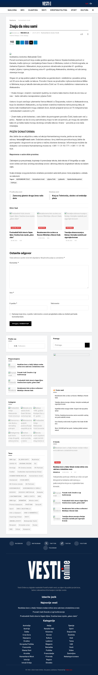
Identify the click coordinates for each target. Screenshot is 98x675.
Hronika (27, 653)
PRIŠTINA (28, 504)
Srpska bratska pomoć (74, 179)
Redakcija (25, 33)
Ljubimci (49, 641)
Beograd (13, 525)
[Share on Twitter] (31, 42)
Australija (35, 459)
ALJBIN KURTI (24, 459)
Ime (12, 293)
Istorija (27, 660)
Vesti (44, 10)
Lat (86, 3)
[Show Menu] (7, 3)
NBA (39, 496)
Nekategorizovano (71, 656)
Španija (71, 626)
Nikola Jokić (33, 500)
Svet (71, 638)
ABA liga (13, 459)
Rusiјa (35, 525)
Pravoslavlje (49, 653)
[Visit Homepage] (46, 3)
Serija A (38, 504)
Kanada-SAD (49, 629)
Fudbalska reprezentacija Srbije (29, 472)
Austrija (27, 629)
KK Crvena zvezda (16, 484)
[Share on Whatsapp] (18, 42)
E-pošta (13, 303)
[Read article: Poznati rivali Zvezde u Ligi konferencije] (12, 374)
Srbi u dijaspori (15, 513)
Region (49, 660)
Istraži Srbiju (27, 663)
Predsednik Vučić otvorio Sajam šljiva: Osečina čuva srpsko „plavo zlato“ (22, 235)
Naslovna (12, 10)
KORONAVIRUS (15, 488)
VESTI (27, 517)
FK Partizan (39, 468)
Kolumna (49, 632)
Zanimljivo (71, 653)
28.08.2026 (14, 240)
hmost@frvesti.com (26, 139)
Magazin (49, 644)
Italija (57, 462)
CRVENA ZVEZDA (25, 463)
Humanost (13, 480)
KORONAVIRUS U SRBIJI (32, 488)
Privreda (69, 227)
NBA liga (13, 500)
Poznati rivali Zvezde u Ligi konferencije (49, 612)
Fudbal (12, 472)
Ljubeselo (61, 179)
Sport (74, 10)
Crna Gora (27, 635)
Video (71, 650)
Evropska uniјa (24, 525)
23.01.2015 (36, 33)
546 (48, 238)
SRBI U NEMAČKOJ (31, 513)
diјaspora (26, 529)
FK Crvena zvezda (25, 468)
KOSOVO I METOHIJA (26, 492)
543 (75, 240)
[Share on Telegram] (22, 42)
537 (75, 472)
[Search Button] (87, 345)
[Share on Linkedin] (35, 42)
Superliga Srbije (16, 517)
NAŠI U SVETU (29, 496)
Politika (49, 650)
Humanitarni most (24, 20)
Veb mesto (55, 303)
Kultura (84, 10)
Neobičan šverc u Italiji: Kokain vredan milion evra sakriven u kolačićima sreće (48, 608)
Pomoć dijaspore (16, 504)
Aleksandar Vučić (30, 521)
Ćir (91, 3)
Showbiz (49, 663)
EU (35, 463)
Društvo (42, 227)
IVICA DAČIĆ (24, 480)
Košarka (40, 492)
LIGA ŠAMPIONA (15, 496)
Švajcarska (71, 632)
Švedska (71, 635)
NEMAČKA (22, 500)
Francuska (26, 647)
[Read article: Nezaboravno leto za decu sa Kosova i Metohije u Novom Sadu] (49, 221)
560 (20, 240)
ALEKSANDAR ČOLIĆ (23, 179)
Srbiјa (18, 529)
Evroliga (12, 468)
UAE (71, 644)
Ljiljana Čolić (51, 179)
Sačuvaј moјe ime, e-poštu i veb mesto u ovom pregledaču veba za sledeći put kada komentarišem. (44, 315)
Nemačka (49, 647)
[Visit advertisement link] (71, 368)
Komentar (14, 263)
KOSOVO (13, 492)
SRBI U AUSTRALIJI (24, 509)
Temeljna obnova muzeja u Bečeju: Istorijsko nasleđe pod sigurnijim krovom (75, 235)
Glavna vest (15, 227)
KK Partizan (30, 484)
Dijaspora (33, 10)
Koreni (49, 635)
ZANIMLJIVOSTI (15, 521)
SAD (11, 529)
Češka (26, 632)
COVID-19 (13, 463)
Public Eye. (69, 670)
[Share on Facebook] (27, 42)
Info (22, 10)
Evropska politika (58, 10)
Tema (71, 641)
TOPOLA (13, 183)
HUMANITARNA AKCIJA (18, 476)
